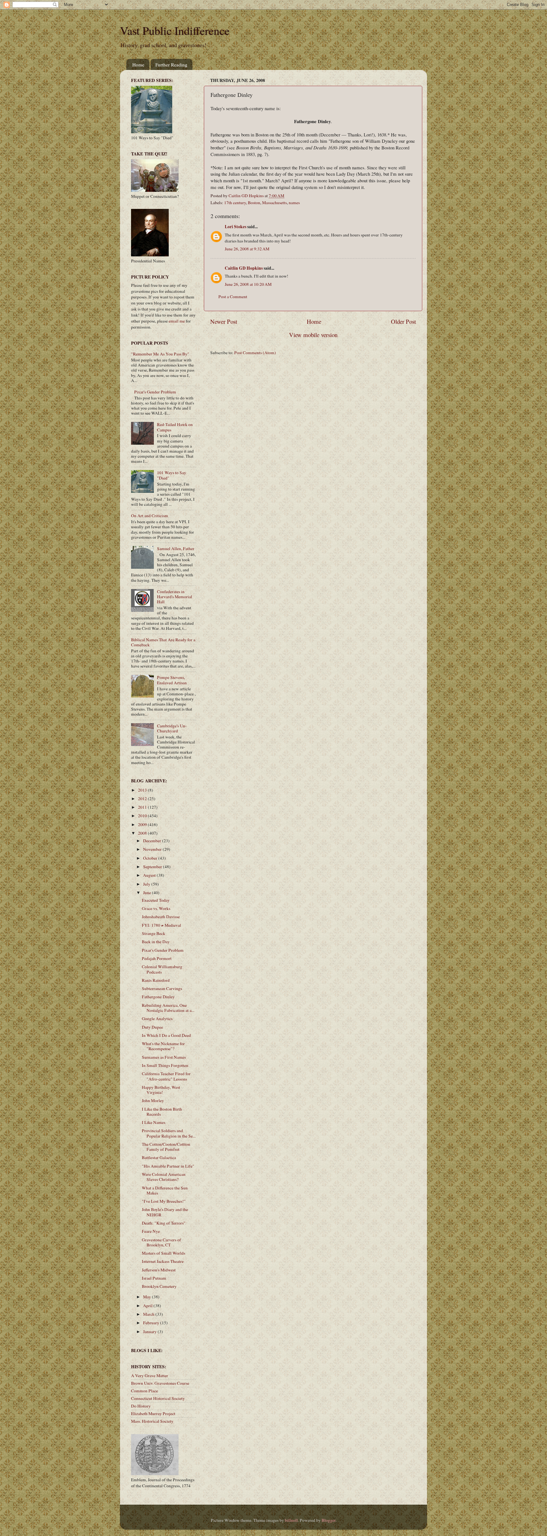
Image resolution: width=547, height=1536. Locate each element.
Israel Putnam (154, 1278)
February (151, 1323)
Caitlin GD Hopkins (244, 268)
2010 (143, 815)
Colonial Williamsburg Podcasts (162, 969)
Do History (141, 1406)
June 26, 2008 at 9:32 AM (247, 249)
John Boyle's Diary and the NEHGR (165, 1212)
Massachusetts (274, 202)
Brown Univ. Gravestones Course (160, 1383)
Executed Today (156, 900)
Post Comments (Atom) (255, 352)
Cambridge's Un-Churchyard (172, 728)
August (150, 875)
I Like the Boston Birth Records (162, 1111)
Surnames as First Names (164, 1057)
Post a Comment (232, 296)
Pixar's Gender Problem (155, 392)
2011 (143, 807)
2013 (143, 790)
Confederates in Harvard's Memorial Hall (174, 597)
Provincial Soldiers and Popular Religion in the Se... (169, 1133)
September (153, 866)
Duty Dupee (152, 1027)
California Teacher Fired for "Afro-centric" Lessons (166, 1076)
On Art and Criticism (149, 515)
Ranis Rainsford (156, 980)
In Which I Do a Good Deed (166, 1035)
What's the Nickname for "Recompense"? (163, 1046)
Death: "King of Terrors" (163, 1223)
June (147, 892)
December (152, 840)
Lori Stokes (235, 226)
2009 (143, 824)
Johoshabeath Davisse (161, 916)
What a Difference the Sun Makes (165, 1190)
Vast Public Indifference (174, 30)
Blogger (329, 1520)
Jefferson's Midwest (159, 1270)
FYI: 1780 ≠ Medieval (161, 925)
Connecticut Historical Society (158, 1398)
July (147, 884)
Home (138, 64)
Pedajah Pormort (157, 958)
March (149, 1314)
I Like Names (153, 1122)
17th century (235, 202)
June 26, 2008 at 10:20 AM (248, 284)
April (148, 1305)
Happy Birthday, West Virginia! (161, 1089)
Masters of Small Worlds (163, 1253)
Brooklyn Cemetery (159, 1286)
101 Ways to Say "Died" (171, 475)
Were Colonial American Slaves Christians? (163, 1176)
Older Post (403, 321)
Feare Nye (151, 1231)
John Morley (153, 1100)
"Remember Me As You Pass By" (160, 354)
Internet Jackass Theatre (163, 1261)
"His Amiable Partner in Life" (168, 1166)
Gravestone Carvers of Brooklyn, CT (161, 1242)
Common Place (144, 1391)
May (147, 1297)
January (150, 1331)
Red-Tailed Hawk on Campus (175, 427)
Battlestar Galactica (159, 1157)
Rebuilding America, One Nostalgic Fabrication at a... (168, 1007)
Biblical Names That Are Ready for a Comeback (163, 642)
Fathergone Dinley (158, 997)
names (294, 202)
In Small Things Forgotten (165, 1065)
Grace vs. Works (156, 908)
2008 (143, 833)
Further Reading (171, 64)
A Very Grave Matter (149, 1375)
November (153, 849)
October (150, 858)
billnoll (291, 1520)
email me (177, 321)
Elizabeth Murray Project (153, 1413)
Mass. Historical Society (152, 1421)
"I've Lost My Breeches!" (164, 1201)
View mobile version (313, 335)
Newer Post (223, 321)
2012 (143, 798)
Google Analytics (157, 1018)
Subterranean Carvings (162, 988)
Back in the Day (156, 941)
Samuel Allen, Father (175, 548)
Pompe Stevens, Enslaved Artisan (172, 679)
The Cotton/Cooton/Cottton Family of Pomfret (166, 1146)
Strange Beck (153, 933)
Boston (254, 202)
